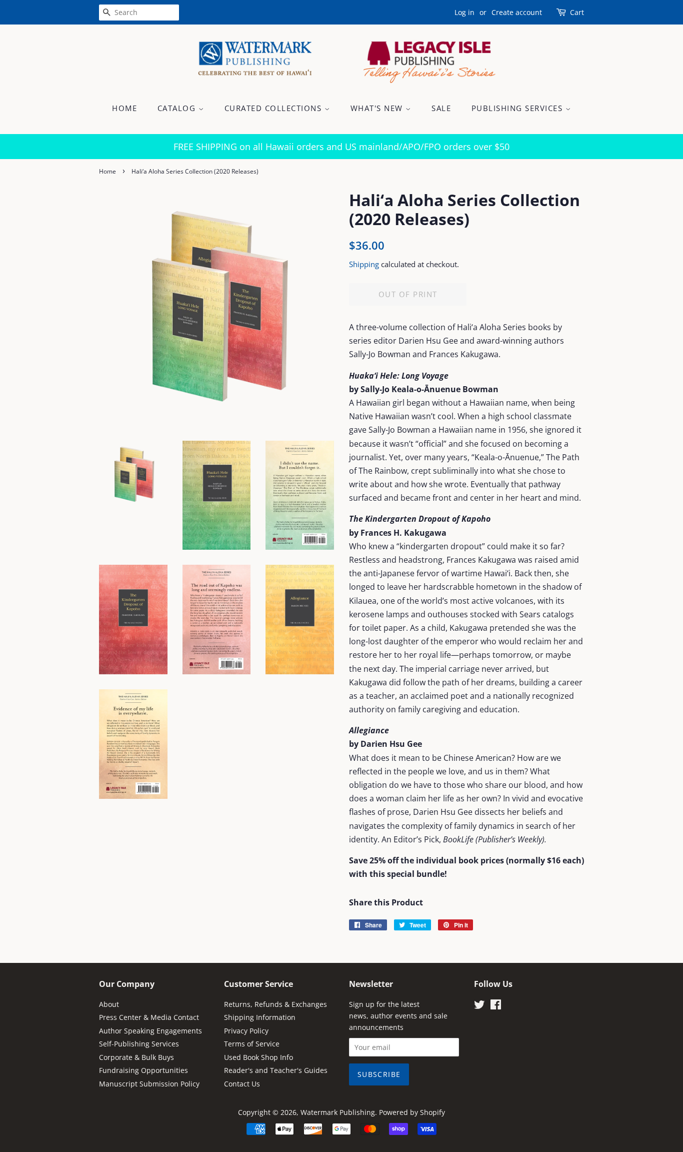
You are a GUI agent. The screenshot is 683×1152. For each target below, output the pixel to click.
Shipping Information (260, 1017)
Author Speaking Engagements (150, 1030)
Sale (441, 108)
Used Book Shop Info (258, 1057)
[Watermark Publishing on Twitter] (479, 1006)
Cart (577, 12)
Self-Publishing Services (139, 1043)
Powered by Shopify (412, 1112)
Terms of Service (252, 1043)
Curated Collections (274, 108)
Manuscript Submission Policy (149, 1083)
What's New (378, 108)
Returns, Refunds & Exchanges (275, 1004)
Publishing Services (519, 108)
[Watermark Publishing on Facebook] (496, 1006)
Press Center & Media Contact (149, 1017)
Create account (517, 12)
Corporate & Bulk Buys (136, 1057)
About (109, 1004)
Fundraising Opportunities (143, 1070)
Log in (464, 12)
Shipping (364, 264)
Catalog (178, 108)
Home (124, 108)
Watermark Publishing (337, 1112)
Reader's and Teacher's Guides (276, 1070)
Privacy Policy (246, 1030)
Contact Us (242, 1083)
